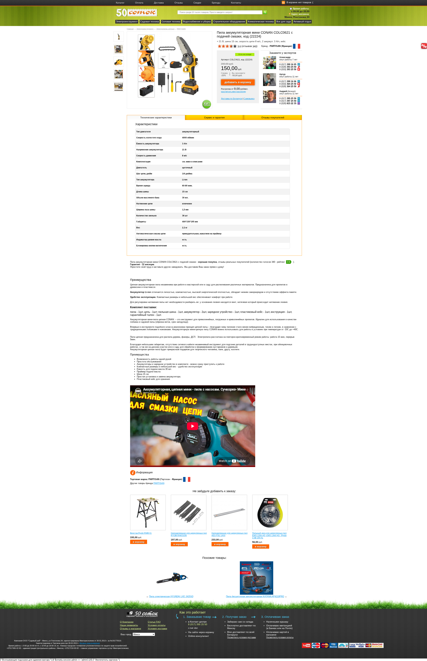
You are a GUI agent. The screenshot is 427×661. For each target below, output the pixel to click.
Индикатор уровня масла (148, 239)
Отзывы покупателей (272, 117)
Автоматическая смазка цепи (150, 233)
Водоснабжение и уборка (197, 21)
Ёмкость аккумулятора (147, 143)
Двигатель (141, 167)
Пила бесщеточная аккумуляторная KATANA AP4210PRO (255, 596)
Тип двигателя (143, 131)
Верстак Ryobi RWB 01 (141, 533)
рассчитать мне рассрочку (233, 91)
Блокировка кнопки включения (151, 245)
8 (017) (287, 64)
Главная (130, 29)
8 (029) (287, 67)
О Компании (126, 621)
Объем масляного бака (147, 197)
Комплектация (143, 161)
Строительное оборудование (229, 21)
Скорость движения (146, 155)
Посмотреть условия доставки (241, 637)
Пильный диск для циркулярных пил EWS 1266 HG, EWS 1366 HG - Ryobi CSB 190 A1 (269, 535)
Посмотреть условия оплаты (280, 637)
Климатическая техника (261, 21)
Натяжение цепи (144, 203)
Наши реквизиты (129, 625)
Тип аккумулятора (145, 179)
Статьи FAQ (154, 621)
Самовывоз (249, 99)
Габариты (141, 221)
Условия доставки (157, 628)
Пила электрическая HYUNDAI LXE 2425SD (171, 596)
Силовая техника (171, 21)
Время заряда (143, 185)
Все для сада (283, 21)
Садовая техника (149, 21)
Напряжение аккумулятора (149, 149)
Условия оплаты (156, 625)
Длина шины (142, 191)
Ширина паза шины (145, 209)
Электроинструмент (127, 21)
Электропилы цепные (165, 29)
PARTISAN (181, 29)
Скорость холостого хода (149, 137)
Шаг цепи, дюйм (144, 173)
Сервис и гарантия (214, 117)
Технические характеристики (156, 117)
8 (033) (287, 69)
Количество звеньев (146, 215)
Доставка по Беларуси (231, 99)
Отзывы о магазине (130, 628)
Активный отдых (302, 21)
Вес (138, 227)
